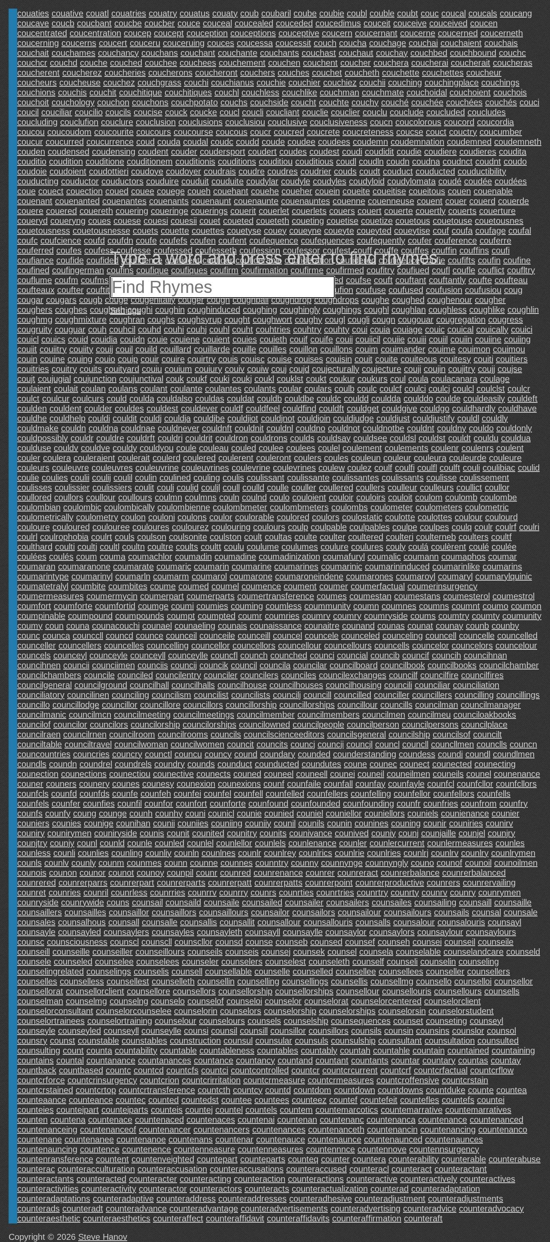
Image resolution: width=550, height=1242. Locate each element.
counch (254, 655)
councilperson (373, 724)
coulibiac (499, 467)
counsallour (279, 922)
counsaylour (440, 932)
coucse (409, 132)
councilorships (209, 724)
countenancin (392, 1129)
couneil (371, 774)
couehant (230, 191)
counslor (468, 1030)
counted (163, 1100)
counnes (236, 863)
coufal (519, 230)
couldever (199, 408)
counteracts (266, 1188)
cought (237, 319)
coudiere (440, 151)
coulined (175, 477)
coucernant (376, 33)
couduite (227, 181)
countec (131, 1100)
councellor (210, 645)
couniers (33, 823)
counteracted (101, 1179)
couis (228, 359)
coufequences (327, 240)
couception (207, 33)
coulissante (308, 477)
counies (66, 823)
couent (430, 201)
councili (398, 685)
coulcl (463, 388)
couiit (27, 349)
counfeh (156, 793)
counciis (153, 665)
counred (235, 872)
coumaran (36, 566)
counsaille (513, 902)
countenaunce (334, 1139)
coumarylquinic (503, 576)
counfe (125, 793)
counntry (271, 863)
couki (219, 379)
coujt (26, 379)
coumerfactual (378, 586)
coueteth (272, 220)
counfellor (412, 793)
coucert (113, 43)
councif (415, 655)
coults (187, 546)
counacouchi (116, 625)
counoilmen (516, 863)
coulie (28, 477)
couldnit (249, 428)
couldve (95, 448)
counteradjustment (389, 1198)
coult (253, 537)
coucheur (483, 72)
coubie (331, 13)
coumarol (209, 576)
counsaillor (129, 912)
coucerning (38, 43)
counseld (523, 951)
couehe (265, 191)
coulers (307, 458)
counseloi (244, 1001)
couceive (410, 23)
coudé (449, 181)
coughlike (487, 309)
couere (30, 211)
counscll (156, 942)
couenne (349, 201)
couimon (474, 349)
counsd (229, 942)
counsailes (392, 902)
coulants (260, 388)
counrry (233, 892)
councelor (430, 645)
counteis (167, 1109)
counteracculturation (96, 1169)
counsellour (357, 991)
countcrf (395, 1070)
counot (121, 872)
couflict (491, 270)
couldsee (370, 438)
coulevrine (251, 467)
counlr (249, 853)
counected (452, 764)
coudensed (68, 151)
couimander (403, 349)
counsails (451, 912)
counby (505, 625)
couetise (342, 220)
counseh (394, 942)
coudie (409, 151)
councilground (100, 685)
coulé (479, 546)
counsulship (353, 1040)
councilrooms (183, 734)
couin (27, 359)
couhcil (122, 329)
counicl (221, 813)
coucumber (501, 132)
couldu (486, 438)
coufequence (273, 240)
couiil (438, 339)
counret (31, 892)
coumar (502, 556)
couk (175, 379)
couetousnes (499, 220)
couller (303, 487)
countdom (312, 1090)
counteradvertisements (284, 1208)
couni (195, 813)
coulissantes (355, 477)
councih (446, 655)
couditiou (276, 161)
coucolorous (418, 122)
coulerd (166, 458)
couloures (150, 527)
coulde (448, 398)
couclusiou (245, 122)
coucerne (417, 33)
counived (352, 833)
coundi (450, 754)
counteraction (259, 1179)
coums (423, 616)
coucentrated (42, 33)
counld (112, 843)
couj (279, 369)
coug (513, 290)
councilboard (354, 665)
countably (319, 1050)
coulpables (369, 527)
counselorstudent (461, 1011)
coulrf (505, 527)
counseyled (79, 1030)
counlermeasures (460, 843)
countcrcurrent (350, 1070)
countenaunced (393, 1139)
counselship (306, 1021)
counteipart (77, 1109)
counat (420, 625)
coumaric (173, 566)
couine (52, 359)
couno (422, 863)
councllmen (452, 744)
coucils (118, 112)
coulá (418, 546)
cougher (490, 299)
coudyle (295, 181)
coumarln (132, 576)
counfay (370, 783)
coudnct (458, 161)
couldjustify (433, 418)
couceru (145, 43)
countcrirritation (211, 1080)
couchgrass (159, 82)
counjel (471, 833)
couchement (242, 62)
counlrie (349, 853)
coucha (353, 43)
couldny (451, 428)
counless (34, 853)
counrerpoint (329, 882)
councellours (348, 645)
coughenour (449, 299)
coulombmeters (299, 507)
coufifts (461, 260)
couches (293, 72)
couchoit (33, 102)
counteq (303, 1159)
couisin (339, 359)
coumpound (90, 616)
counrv (434, 892)
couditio (31, 161)
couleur (397, 458)
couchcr (32, 62)
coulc (367, 388)
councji (331, 744)
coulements (406, 448)
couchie (271, 82)
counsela (376, 951)
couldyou (157, 448)
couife (321, 339)
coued (116, 191)
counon (63, 872)
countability (136, 1050)
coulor (220, 517)
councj (302, 744)
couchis (72, 92)
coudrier (315, 171)
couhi (174, 329)
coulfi (405, 467)
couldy (125, 448)
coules (336, 458)
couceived (448, 23)
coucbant (94, 23)
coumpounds (139, 616)
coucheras (512, 62)
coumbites (127, 586)
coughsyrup (199, 319)
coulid (529, 467)
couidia (104, 339)
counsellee (356, 971)
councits (272, 744)
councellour (299, 645)
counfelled (285, 793)
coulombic (82, 507)
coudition (66, 161)
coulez (359, 467)
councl (387, 744)
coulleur (402, 487)
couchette (400, 72)
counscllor (193, 942)
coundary (277, 754)
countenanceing (47, 1129)
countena (68, 1119)
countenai (256, 1119)
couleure (505, 458)
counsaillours (223, 912)
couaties (33, 13)
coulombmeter (240, 507)
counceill (254, 635)
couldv (66, 448)
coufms (95, 280)
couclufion (79, 122)
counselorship (290, 1011)
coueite (356, 191)
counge (113, 813)
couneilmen (408, 774)
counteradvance (136, 1208)
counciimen (113, 665)
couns (118, 902)
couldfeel (263, 408)
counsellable (228, 971)
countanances (164, 1060)
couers (342, 211)
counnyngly (386, 863)
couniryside (115, 833)
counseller (445, 971)
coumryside (386, 616)
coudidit (379, 151)
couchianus (232, 82)
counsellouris (406, 991)
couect (51, 191)
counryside (37, 902)
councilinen (88, 695)
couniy (383, 833)
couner (30, 783)
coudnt (488, 161)
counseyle (36, 1030)
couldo (481, 428)
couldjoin (313, 418)
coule (186, 448)
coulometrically (45, 517)
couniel (309, 813)
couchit (102, 92)
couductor (80, 181)
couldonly (514, 428)
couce (188, 23)
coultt (211, 546)
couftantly (447, 280)
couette (175, 230)
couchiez (340, 82)
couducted (435, 171)
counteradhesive (320, 1198)
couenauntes (305, 201)
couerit (243, 211)
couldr (82, 438)
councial (352, 655)
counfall (338, 783)
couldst (432, 438)
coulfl (427, 467)
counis (152, 833)
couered (61, 211)
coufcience (60, 240)
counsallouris (328, 922)
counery (94, 783)
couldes (129, 408)
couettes (208, 230)
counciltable (39, 744)
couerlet (274, 211)
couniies (192, 823)
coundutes (321, 764)
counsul (238, 1040)
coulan (93, 388)
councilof (34, 724)
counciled (135, 675)
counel (478, 774)
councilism (171, 695)
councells (391, 645)
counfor (158, 803)
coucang (516, 13)
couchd (63, 62)
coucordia (495, 122)
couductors (122, 181)
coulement (362, 448)
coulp (298, 527)
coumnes (399, 606)
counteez (309, 1100)
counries (65, 892)
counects (213, 774)
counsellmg (391, 981)
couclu (375, 112)
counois (31, 872)
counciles (298, 675)
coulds (302, 438)
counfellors (453, 793)
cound (245, 754)
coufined (33, 270)
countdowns (400, 1090)
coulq (462, 527)
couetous (412, 220)
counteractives (487, 1179)
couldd (356, 398)
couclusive (287, 122)
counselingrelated (50, 971)
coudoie (32, 171)
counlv (56, 863)
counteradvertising (365, 1208)
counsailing (435, 902)
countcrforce (41, 1080)
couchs (234, 102)
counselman (40, 1001)
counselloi (473, 981)
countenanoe (141, 1139)
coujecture (381, 369)
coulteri (399, 537)
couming (247, 606)
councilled (352, 695)
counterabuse (515, 1159)
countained (468, 1050)
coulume (263, 546)
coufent (232, 240)
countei (490, 1100)
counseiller (112, 951)
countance (213, 1060)
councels (34, 655)
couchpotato (194, 102)
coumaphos (463, 556)
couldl (468, 418)
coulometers (439, 507)
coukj (242, 379)
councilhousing (354, 685)
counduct (234, 764)
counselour (175, 1021)
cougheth (107, 309)
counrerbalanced (474, 872)
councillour (357, 704)
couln (229, 497)
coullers (370, 487)
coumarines (296, 566)
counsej (275, 951)
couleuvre (70, 467)
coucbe (128, 23)
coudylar (262, 181)
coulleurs (437, 487)
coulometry (97, 517)
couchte (334, 102)
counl (87, 843)
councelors (472, 645)
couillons (336, 349)
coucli (252, 112)
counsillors (328, 1030)
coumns (434, 606)
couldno (310, 428)
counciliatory (40, 695)
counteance (91, 1100)
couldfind (299, 408)
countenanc (342, 1119)
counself (368, 961)
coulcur (56, 398)
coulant (154, 388)
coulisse (441, 477)
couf (441, 230)
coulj (165, 487)
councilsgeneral (356, 734)
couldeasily (484, 398)
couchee (161, 62)
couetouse (452, 220)
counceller (36, 645)
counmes (144, 863)
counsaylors (392, 932)
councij (184, 665)
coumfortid (115, 606)
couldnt (420, 428)
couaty (225, 13)
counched (288, 655)
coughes (71, 309)
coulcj (439, 388)
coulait (66, 388)
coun (54, 625)
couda (168, 141)
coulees (300, 448)
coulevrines (294, 467)
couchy (365, 102)
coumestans (417, 596)
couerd (482, 201)
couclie (315, 112)
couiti (483, 359)
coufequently (381, 240)
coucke (203, 112)
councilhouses (296, 685)
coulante (186, 388)
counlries (384, 853)
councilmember (266, 714)
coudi (352, 151)
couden (31, 151)
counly (83, 863)
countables (277, 1050)
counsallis (198, 922)
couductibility (482, 171)
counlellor (234, 843)
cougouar (416, 319)
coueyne (305, 230)
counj (408, 833)
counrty (405, 892)
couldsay (334, 438)
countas (473, 1060)
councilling (474, 695)
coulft (450, 467)
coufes (69, 250)
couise (279, 359)
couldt (459, 438)
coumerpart (162, 596)
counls (29, 863)
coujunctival (141, 379)
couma (112, 556)
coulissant (265, 477)
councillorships (307, 704)
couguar (70, 329)
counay (449, 625)
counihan (133, 823)
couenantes (124, 201)
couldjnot (278, 418)
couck (176, 112)
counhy (169, 813)
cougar (30, 299)
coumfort (34, 606)
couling (206, 477)
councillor (120, 704)
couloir (341, 497)
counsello (434, 981)
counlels (270, 843)
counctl (158, 754)
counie (249, 813)
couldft (331, 408)
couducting (37, 181)
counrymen (499, 892)
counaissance (276, 625)
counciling (130, 695)
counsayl (504, 922)
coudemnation (417, 141)
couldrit (199, 438)
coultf (501, 537)
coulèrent (448, 546)
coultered (365, 537)
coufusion (444, 290)
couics (53, 339)
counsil (224, 1030)
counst (62, 1040)
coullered (336, 487)
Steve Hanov (102, 1237)
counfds (94, 793)
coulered (199, 458)
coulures (367, 546)
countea (511, 1090)
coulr (483, 527)
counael (157, 625)
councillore (160, 704)
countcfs (182, 1070)
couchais (501, 43)
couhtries (273, 329)
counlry (475, 853)
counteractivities (48, 1188)
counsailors (313, 912)
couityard (121, 369)
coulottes (435, 517)
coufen (203, 240)
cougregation (461, 319)
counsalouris (461, 922)
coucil (28, 112)
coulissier (72, 487)
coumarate (133, 566)
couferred (35, 250)
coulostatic (362, 517)
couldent (65, 408)
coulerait (134, 458)
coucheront (216, 72)
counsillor (288, 1030)
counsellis (349, 981)
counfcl (440, 783)
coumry (347, 616)
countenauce (280, 1139)
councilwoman (141, 744)
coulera (57, 458)
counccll (88, 635)
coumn (366, 606)
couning (406, 823)
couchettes (443, 72)
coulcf (390, 388)
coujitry (461, 369)
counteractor (163, 1188)
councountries (43, 754)
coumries (282, 616)
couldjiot (242, 418)
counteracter (153, 1179)
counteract (411, 1169)
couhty (336, 329)
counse (259, 942)
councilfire (439, 675)
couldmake (37, 428)
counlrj (415, 853)
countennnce (330, 1149)
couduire (162, 181)
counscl (124, 942)
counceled (360, 635)
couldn (73, 428)
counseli (402, 961)
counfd (64, 793)
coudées (511, 181)
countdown (354, 1090)
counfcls (33, 793)
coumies (212, 606)
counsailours (407, 912)
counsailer (304, 902)
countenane (39, 1139)
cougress (505, 319)
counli (64, 853)
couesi (156, 220)
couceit (377, 23)
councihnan (485, 655)
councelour (516, 645)
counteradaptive (123, 1198)
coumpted (216, 616)
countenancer (165, 1129)
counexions (239, 783)
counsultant (400, 1040)
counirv (499, 823)
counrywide (82, 902)
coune (355, 764)
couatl (97, 13)
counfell (248, 793)
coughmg (34, 319)
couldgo (434, 408)
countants (369, 1060)
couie (157, 339)
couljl (210, 487)
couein (327, 191)
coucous (232, 132)
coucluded (445, 112)
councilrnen (85, 734)
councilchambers (49, 675)
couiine (488, 339)
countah (355, 1050)
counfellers (327, 793)
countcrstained (45, 1090)
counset (408, 1021)
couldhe (32, 418)
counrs (263, 892)
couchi (196, 82)
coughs (161, 319)
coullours (135, 497)
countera (369, 1159)
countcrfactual (441, 1070)
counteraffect (178, 1218)
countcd (149, 1070)
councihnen (39, 665)
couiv (234, 369)
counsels (264, 1021)
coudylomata (411, 181)
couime (441, 349)
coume (163, 586)
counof (449, 863)
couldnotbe (383, 428)
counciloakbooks (484, 714)
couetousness (43, 230)
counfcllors (516, 783)
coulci (415, 388)
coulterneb (436, 537)
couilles (273, 349)
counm (111, 863)
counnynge (342, 863)
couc (430, 13)
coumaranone (84, 566)
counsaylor (346, 932)
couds (345, 171)
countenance (442, 1119)
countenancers (221, 1129)
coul (398, 379)
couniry (31, 833)
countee (236, 1100)
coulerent (236, 458)
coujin (435, 369)
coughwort (272, 319)
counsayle (36, 932)
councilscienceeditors (284, 734)
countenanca (391, 1119)
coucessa (255, 43)
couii (344, 339)
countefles (419, 1100)
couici (521, 329)
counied (279, 813)
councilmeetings (203, 714)
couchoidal (426, 92)
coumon (526, 606)
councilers (259, 675)
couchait (33, 53)
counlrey (280, 853)
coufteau (511, 280)
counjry (501, 833)
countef (343, 1100)
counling (127, 853)
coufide (70, 260)
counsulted (498, 1040)
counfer (66, 803)
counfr (409, 803)
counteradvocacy (491, 1208)
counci (322, 655)
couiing (517, 339)
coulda (141, 398)
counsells (501, 991)
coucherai (429, 62)
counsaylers (126, 932)
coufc (27, 240)
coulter (332, 537)
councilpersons (430, 724)
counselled (313, 971)
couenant (34, 201)
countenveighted (162, 1159)
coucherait (470, 62)
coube (305, 13)
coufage (490, 230)
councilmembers (328, 714)
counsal (486, 912)
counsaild (183, 902)
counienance (465, 813)
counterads (38, 1208)
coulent (510, 448)
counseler (200, 961)
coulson (151, 537)
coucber (159, 23)
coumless (284, 606)
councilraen (39, 734)
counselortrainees (51, 1021)
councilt (487, 734)
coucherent (38, 72)
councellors (253, 645)
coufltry (521, 270)
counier (505, 813)
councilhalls (193, 685)
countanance (110, 1060)
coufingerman (78, 270)
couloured (71, 527)
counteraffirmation (366, 1218)
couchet (327, 72)
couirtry (201, 359)
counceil (181, 635)
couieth (273, 339)
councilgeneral (44, 685)
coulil (122, 477)
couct (436, 132)
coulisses (34, 487)
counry (463, 892)
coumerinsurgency (442, 586)
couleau (214, 448)
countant (331, 1060)
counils (311, 823)
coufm (66, 280)
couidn (132, 339)
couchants (279, 53)
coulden (32, 408)
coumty (486, 616)
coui (359, 329)
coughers (34, 309)
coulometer (391, 507)
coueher (296, 191)
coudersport (222, 151)
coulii (79, 477)
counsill (254, 1030)
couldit (125, 418)
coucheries (125, 72)
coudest (324, 151)
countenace (110, 1119)
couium (178, 369)
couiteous (418, 359)
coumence (261, 586)
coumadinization (289, 556)
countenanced (496, 1119)
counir (434, 823)
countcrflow (491, 1070)
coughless (447, 309)
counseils (205, 951)
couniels (422, 813)
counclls (492, 744)
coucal (453, 13)
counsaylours (491, 932)
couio (105, 359)
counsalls (373, 922)
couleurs (33, 467)
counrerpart (132, 882)
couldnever (178, 428)
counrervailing (489, 882)
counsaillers (39, 912)
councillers (432, 695)
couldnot (344, 428)
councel (287, 635)
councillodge (75, 704)
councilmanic (41, 714)
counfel (217, 793)
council (244, 665)
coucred (289, 132)
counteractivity (108, 1188)
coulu (234, 546)
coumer (333, 586)
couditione (105, 161)
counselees (157, 961)
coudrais (220, 171)
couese (127, 220)
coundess (417, 754)
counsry (32, 1040)
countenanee (89, 1139)
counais (232, 625)
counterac (36, 1169)
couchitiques (188, 92)
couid (78, 339)
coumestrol (513, 596)
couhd (149, 329)
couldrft (141, 438)
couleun (366, 458)
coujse (510, 369)
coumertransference (275, 596)
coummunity (327, 606)
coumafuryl (344, 556)
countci (214, 1070)
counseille (71, 951)
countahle (391, 1050)
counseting (446, 1021)
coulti (65, 546)
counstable (98, 1040)
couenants (169, 201)
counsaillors (174, 912)
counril (95, 892)
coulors (325, 517)
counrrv (202, 892)
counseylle (161, 1030)
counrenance (278, 872)
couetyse (244, 230)
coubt (407, 13)
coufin (489, 260)
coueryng (68, 220)
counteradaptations (53, 1198)
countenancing (448, 1129)
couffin (444, 250)
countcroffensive (407, 1080)
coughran (127, 319)
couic (435, 329)
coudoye (147, 171)
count (73, 1050)
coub (249, 13)
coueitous (427, 191)
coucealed (254, 23)
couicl (28, 339)
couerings (209, 211)
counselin (438, 961)
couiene (185, 339)
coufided (102, 260)
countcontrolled (260, 1070)
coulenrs (477, 448)
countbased (81, 1070)
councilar (310, 665)
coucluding (37, 122)
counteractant (460, 1169)
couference (455, 240)
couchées (464, 102)
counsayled (79, 932)
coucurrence (110, 141)
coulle (278, 487)
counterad (389, 1188)
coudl (346, 161)
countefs (458, 1100)
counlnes (218, 853)
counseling (478, 961)
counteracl (369, 1169)
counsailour (359, 912)
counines (371, 823)
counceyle (108, 655)
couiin (461, 339)
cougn (383, 319)
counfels (33, 803)
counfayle (406, 783)
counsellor (513, 981)
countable (178, 1050)
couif (299, 339)
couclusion (156, 122)
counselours (222, 1021)
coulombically (129, 507)
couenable (493, 191)
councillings (518, 695)
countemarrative (412, 1109)
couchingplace (452, 82)
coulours (269, 527)
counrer (320, 872)
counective (173, 774)
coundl (477, 754)
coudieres (477, 151)
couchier (304, 82)
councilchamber (509, 665)
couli (471, 467)
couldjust (393, 418)
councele (322, 635)
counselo (168, 1001)
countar (405, 1060)
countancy (255, 1060)
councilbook (402, 665)
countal (70, 1060)
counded (314, 754)
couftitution (107, 290)
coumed (193, 586)
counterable (463, 1159)
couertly (431, 211)
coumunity (521, 616)
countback (36, 1070)
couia (380, 329)
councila (275, 665)
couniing (226, 823)
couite (386, 359)
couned (247, 774)
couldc (329, 398)
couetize (377, 220)
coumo (495, 606)
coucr (260, 132)
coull (231, 487)
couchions (36, 92)
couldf (231, 408)
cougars (61, 299)
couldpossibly (42, 438)
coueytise (412, 230)
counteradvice (429, 1208)
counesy (158, 783)
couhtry (307, 329)
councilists (250, 695)
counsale (521, 912)
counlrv (444, 853)
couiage (407, 329)
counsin (398, 1030)
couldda (386, 398)
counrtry (372, 892)
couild (146, 349)
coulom (429, 497)
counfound (268, 803)
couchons (150, 102)
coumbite (88, 586)
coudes (293, 151)
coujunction (94, 379)
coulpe (404, 527)
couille (244, 349)
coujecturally (335, 369)
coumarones (369, 576)
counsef (360, 942)
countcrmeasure (274, 1080)
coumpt (181, 616)
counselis (151, 971)
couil (124, 349)
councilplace (484, 724)
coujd (299, 369)
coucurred (65, 141)
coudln (371, 161)
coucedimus (338, 23)
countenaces (210, 1119)
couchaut (356, 53)
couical (460, 329)
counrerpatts (278, 882)
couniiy (258, 823)
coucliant (282, 112)
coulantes (223, 388)
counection (37, 774)
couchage (387, 43)
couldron (231, 438)
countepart (217, 1159)
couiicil (367, 339)
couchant (197, 53)
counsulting (38, 1050)
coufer (420, 240)
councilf (403, 675)
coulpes (434, 527)
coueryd (32, 220)
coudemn (370, 141)
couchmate (383, 92)
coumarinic (341, 566)
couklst (290, 379)
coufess (99, 250)
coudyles (329, 181)
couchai (423, 43)
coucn (381, 122)
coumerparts (210, 596)
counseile (495, 942)
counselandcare (473, 951)
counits (273, 833)
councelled (517, 635)
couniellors (384, 813)
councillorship (251, 704)
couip (128, 359)
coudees (334, 141)
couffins (474, 250)
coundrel (95, 764)
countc (118, 1070)
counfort (191, 803)
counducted (277, 764)
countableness (226, 1050)
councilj (287, 695)
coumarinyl (92, 576)
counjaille (438, 833)
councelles (124, 645)
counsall (123, 922)
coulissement (484, 477)
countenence (146, 1149)
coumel (225, 586)
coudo (515, 161)
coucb (63, 23)
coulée (504, 546)
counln (186, 853)
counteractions (316, 1179)
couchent (320, 62)
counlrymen (513, 853)
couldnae (138, 428)
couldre (110, 438)
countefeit (378, 1100)
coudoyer (183, 171)
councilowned (264, 724)
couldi (99, 418)
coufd (94, 240)
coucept (169, 33)
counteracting (205, 1179)
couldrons (269, 438)
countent (112, 1159)
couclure (117, 122)
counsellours (458, 991)
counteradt (82, 1208)
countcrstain (465, 1080)
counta (99, 1050)
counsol (501, 1030)
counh (141, 813)
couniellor (344, 813)
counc (28, 635)
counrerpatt (230, 882)
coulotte (400, 517)
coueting (308, 220)
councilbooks (452, 665)
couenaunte (256, 201)
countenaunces (454, 1139)
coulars (318, 388)
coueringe (169, 211)
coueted (238, 220)
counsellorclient (95, 991)
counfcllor (475, 783)
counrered (36, 882)
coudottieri (108, 171)
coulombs (349, 507)
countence (99, 1149)
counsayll (262, 932)
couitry (64, 369)
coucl (229, 112)
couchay (392, 53)
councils (226, 734)
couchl (226, 92)
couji (412, 369)
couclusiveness (338, 122)
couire (173, 359)
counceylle (188, 655)
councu (188, 754)
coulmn (168, 497)
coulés (61, 556)
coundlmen (514, 754)
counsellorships (304, 991)
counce (149, 635)
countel (229, 1109)
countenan (297, 1119)
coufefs (173, 240)
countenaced (159, 1119)
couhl (219, 329)
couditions (237, 161)
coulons (192, 517)
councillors (203, 704)
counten (32, 1119)
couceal (217, 23)
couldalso (174, 398)
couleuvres (112, 467)
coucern (337, 33)
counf (273, 783)
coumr (250, 616)
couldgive (399, 408)
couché (395, 102)
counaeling (194, 625)
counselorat (326, 1001)
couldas (209, 398)
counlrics (315, 853)
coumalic (384, 556)
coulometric (487, 507)
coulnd (254, 497)
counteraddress (186, 1198)
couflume (34, 280)
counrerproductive (389, 882)
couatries (128, 13)
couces (220, 43)
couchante (237, 53)
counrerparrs (82, 882)
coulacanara (454, 379)
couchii (372, 82)
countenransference (55, 1159)
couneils (448, 774)
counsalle (159, 922)
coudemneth (517, 141)
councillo (33, 704)
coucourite (114, 132)
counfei (187, 793)
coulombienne (183, 507)
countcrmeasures (341, 1080)
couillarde (212, 349)
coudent (153, 151)
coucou (31, 132)
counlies (93, 853)
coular (290, 388)
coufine (517, 260)
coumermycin (112, 596)
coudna (426, 161)
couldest (162, 408)
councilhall (149, 685)
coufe (146, 240)
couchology (73, 102)
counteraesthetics (116, 1218)
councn (523, 744)
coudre (251, 171)
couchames (73, 53)
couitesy (455, 359)
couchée (427, 102)
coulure (334, 546)
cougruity (34, 329)
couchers (257, 72)
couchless (260, 92)
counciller (391, 695)
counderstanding (364, 754)
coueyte (339, 230)
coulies (55, 477)
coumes (332, 596)
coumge (153, 606)
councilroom (132, 734)
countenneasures (270, 1149)
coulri (529, 527)
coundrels (133, 764)
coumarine (252, 566)
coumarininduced (397, 566)
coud (145, 141)
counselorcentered (386, 1001)
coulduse (34, 448)
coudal (195, 141)
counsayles (173, 932)
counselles (37, 981)
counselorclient (452, 1001)
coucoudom (69, 132)
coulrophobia (64, 537)
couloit (400, 497)
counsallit (237, 922)
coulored (293, 517)
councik (213, 665)
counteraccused (316, 1169)
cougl (335, 319)
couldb (269, 398)
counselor (283, 1001)
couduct (398, 171)
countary (438, 1060)
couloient (309, 497)
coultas (278, 537)
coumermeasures (50, 596)
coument (300, 586)
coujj (486, 369)
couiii (416, 339)
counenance (517, 774)
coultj (87, 546)
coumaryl (455, 576)
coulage (495, 379)
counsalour (414, 922)
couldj (151, 418)
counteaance (41, 1100)
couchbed (428, 53)
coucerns (78, 43)
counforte (228, 803)
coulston (225, 537)
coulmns (201, 497)
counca (56, 635)
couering (132, 211)
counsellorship (245, 991)
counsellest (128, 981)
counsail (147, 902)
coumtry (453, 616)
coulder (98, 408)
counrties (296, 892)
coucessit (293, 43)
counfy (57, 813)
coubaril (276, 13)
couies (244, 339)
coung (84, 813)
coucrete (323, 132)
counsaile (221, 902)
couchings (500, 82)
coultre (160, 546)
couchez (119, 82)
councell (440, 635)
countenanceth (336, 1129)
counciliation (476, 685)
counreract (357, 872)
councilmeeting (142, 714)
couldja (177, 418)
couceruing (184, 43)
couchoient (470, 92)
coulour (469, 517)
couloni (161, 517)
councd (119, 635)
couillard (175, 349)
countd (278, 1090)
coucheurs (37, 82)
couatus (195, 13)
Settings (125, 310)
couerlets (309, 211)
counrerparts (181, 882)
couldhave (517, 408)
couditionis (195, 161)
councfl (224, 655)
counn (175, 863)
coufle (463, 270)
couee (142, 191)
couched (126, 62)
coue (26, 191)
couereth (96, 211)
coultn (133, 546)
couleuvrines (205, 467)
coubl (357, 13)
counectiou (129, 774)
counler (353, 843)
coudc (222, 141)
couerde (513, 201)
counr (206, 872)
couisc (253, 359)
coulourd (501, 517)
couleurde (467, 458)
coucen (484, 23)
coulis (233, 477)
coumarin (211, 566)
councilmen (383, 714)
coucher (355, 62)
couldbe (299, 398)
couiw (258, 369)
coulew (331, 467)
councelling (168, 645)
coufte (480, 280)
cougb (90, 299)
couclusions (200, 122)
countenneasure (204, 1149)
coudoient (67, 171)
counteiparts (124, 1109)
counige (98, 823)
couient (216, 339)
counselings (108, 971)
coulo (279, 497)
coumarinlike (456, 566)
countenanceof (108, 1129)
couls (124, 537)
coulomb (461, 497)
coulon (133, 517)
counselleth (173, 981)
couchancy (118, 53)
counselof (205, 1001)
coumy (30, 625)
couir (150, 359)
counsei (427, 942)
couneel (278, 774)
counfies (99, 803)
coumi (182, 606)
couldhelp (67, 418)
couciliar (56, 112)
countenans (190, 1139)
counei (342, 774)
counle (139, 843)
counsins (432, 1030)
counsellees (401, 971)
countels (261, 1109)
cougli (359, 319)
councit (240, 744)
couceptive (298, 33)
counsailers (347, 902)
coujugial (54, 379)
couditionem (150, 161)
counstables (144, 1040)
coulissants (403, 477)
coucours (153, 132)
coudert (262, 151)
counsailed (262, 902)
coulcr (518, 388)
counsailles (85, 912)
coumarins (502, 566)
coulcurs (88, 398)
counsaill (475, 902)
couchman (339, 92)
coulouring (231, 527)
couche (93, 62)
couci (529, 102)
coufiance (35, 260)
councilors (109, 724)
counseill (33, 951)
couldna (103, 428)
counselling (258, 981)
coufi (501, 250)
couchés (501, 102)
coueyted (374, 230)
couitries (33, 369)
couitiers (512, 359)
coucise (148, 112)
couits (90, 369)
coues (99, 220)
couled (243, 448)
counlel (200, 843)
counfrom (479, 803)
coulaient (34, 388)
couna (77, 625)
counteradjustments (465, 1198)
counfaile (304, 783)
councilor (70, 724)
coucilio (89, 112)
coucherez (82, 72)
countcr (305, 1070)
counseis (242, 951)
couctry (463, 132)
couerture (497, 211)
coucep (137, 33)
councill (317, 695)
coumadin (193, 556)
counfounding (368, 803)
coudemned (469, 141)
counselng (129, 1001)
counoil (478, 863)
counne (204, 863)
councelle (477, 635)
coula (418, 379)
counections (84, 774)
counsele (34, 961)
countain (428, 1050)
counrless (129, 892)
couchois (510, 92)
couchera (391, 62)
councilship (409, 734)
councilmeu (429, 714)
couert (370, 211)
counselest (285, 961)
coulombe (498, 497)
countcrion (159, 1080)
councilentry (178, 675)
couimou (509, 349)
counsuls (311, 1040)
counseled (73, 961)
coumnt (466, 606)
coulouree (111, 527)
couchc (512, 53)
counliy (158, 853)
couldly (495, 418)
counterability (413, 1159)
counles (510, 843)
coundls (31, 764)
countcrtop (96, 1090)
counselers (242, 961)
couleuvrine (157, 467)
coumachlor (150, 556)
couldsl (403, 438)
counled (169, 843)
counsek (309, 951)
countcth (214, 1090)
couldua (516, 438)
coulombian (39, 507)
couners (61, 783)
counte (481, 1090)
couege (171, 191)
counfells (493, 793)
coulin (146, 477)
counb (477, 625)
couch (325, 43)
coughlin (523, 309)
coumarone (250, 576)
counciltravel (88, 744)
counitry (242, 833)
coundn (63, 764)
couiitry (53, 349)
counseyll (121, 1030)
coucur (30, 141)
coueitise (389, 191)
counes (126, 783)
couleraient (94, 458)
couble (382, 13)
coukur (342, 379)
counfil (129, 803)
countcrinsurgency (102, 1080)
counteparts (262, 1159)
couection (84, 191)
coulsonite (188, 537)
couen (459, 191)
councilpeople (318, 724)
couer (456, 201)
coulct (28, 398)
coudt (369, 171)
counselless (82, 981)
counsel (342, 951)
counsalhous (82, 922)
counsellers (488, 971)
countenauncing (47, 1149)
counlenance (312, 843)
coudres (282, 171)
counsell (186, 971)
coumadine (235, 556)
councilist (211, 695)
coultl (109, 546)
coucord (459, 122)
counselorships (347, 1011)
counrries (167, 892)
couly (396, 546)
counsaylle (303, 932)
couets (145, 230)
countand (295, 1060)
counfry (513, 803)
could (117, 398)
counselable (418, 951)
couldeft (522, 398)
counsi (196, 1030)
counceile (217, 635)
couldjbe (209, 418)
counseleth (329, 961)
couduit (195, 181)
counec (383, 764)
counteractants (45, 1179)
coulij (101, 477)
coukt (316, 379)
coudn (397, 161)
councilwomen (197, 744)
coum (86, 556)
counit (178, 833)
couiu (152, 369)
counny (304, 863)
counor (92, 872)
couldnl (279, 428)
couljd (188, 487)
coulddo (418, 398)
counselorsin (402, 1011)
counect (415, 764)
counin (339, 823)
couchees (198, 62)
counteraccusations (247, 1169)
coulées (31, 556)
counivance (310, 833)
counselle (272, 971)
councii (76, 665)
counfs (30, 813)
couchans (159, 53)
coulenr (445, 448)
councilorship (155, 724)
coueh (199, 191)
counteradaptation (445, 1188)
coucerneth (501, 33)
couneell (311, 774)
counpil (180, 872)
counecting (495, 764)
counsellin (216, 981)
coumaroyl (415, 576)
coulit (144, 487)
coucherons (170, 72)
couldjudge (353, 418)
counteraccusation (172, 1169)
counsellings (305, 981)
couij (104, 349)
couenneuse (391, 201)
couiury (208, 369)
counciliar (432, 685)
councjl (359, 744)
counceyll (147, 655)
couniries (466, 823)
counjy (62, 843)
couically (492, 329)
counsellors (194, 991)
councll (415, 744)
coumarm (171, 576)
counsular (273, 1040)
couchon (113, 102)
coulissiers (112, 487)
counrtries (335, 892)
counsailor (270, 912)
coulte (305, 537)
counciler (221, 675)
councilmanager (491, 704)
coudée (478, 181)
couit (363, 359)
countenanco (502, 1129)
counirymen (69, 833)
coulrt (101, 537)
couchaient (461, 43)
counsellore (148, 991)
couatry (163, 13)
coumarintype (43, 576)
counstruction (195, 1040)
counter (335, 1159)
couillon (303, 349)
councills (396, 704)
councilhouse (242, 685)
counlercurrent (397, 843)
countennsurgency (444, 1149)
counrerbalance (410, 872)
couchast (319, 53)
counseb (291, 942)
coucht (303, 102)
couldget (363, 408)
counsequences (361, 1021)
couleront (273, 458)
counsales (36, 922)
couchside (269, 102)
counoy (150, 872)
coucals (482, 13)
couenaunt (211, 201)
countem (296, 1109)
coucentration (95, 33)
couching (405, 82)
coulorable (254, 517)
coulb (344, 388)
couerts (462, 211)
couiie (394, 339)
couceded (294, 23)
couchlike (299, 92)
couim (366, 349)
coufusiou (483, 290)
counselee (114, 961)
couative (67, 13)
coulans (123, 388)
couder (184, 151)
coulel (329, 448)
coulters (473, 537)
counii (164, 823)
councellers (79, 645)
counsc (30, 942)
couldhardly (473, 408)
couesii (184, 220)
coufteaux (36, 290)
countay (506, 1060)
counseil (459, 942)
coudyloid (367, 181)
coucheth (362, 72)
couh (97, 329)
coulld (253, 487)
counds (201, 764)
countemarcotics (346, 1109)
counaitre (321, 625)
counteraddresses (252, 1198)
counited (208, 833)
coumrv (316, 616)
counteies (35, 1109)
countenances (279, 1129)
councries (91, 754)
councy (218, 754)
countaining (513, 1050)
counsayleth (219, 932)
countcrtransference (157, 1090)
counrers (443, 882)
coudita (512, 151)
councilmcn (90, 714)
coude (273, 141)
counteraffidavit (235, 1218)
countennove (382, 1149)
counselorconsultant (55, 1011)
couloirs (370, 497)
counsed (326, 942)
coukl (264, 379)
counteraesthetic (48, 1218)
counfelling (371, 793)
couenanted (77, 201)
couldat (240, 398)
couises (308, 359)
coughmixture (81, 319)
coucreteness (368, 132)
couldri (170, 438)
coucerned (458, 33)
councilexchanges (352, 675)
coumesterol (466, 596)
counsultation (450, 1040)
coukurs (373, 379)
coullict (469, 487)
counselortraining (119, 1021)
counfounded (315, 803)
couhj (196, 329)
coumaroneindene (309, 576)
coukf (196, 379)
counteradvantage (203, 1208)
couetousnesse (101, 230)
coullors (68, 497)
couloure (33, 527)
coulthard (34, 546)
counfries (440, 803)
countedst (200, 1100)
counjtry (32, 843)
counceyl (70, 655)
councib (385, 655)
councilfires (482, 675)
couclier (345, 112)
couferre (495, 240)
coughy (308, 319)
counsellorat (40, 991)
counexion (196, 783)
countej (199, 1109)
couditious (314, 161)
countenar (234, 1139)
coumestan (370, 596)
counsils (366, 1030)
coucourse (193, 132)
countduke (445, 1090)
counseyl (486, 1021)
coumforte (73, 606)
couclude (407, 112)
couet (209, 220)
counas (391, 625)
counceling (402, 635)
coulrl (27, 537)
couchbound (473, 53)
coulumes (299, 546)
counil (285, 823)
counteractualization (330, 1188)
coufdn (120, 240)
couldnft (217, 428)
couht (242, 329)
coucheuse (80, 82)
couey (275, 230)
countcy (248, 1090)
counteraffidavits (298, 1218)
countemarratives (478, 1109)
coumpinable (41, 616)
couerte (398, 211)
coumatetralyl (42, 586)
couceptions (253, 33)
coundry (169, 764)
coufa (462, 230)
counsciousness (77, 942)
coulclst (491, 388)
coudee (301, 141)
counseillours (160, 951)
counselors (240, 1011)
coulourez (190, 527)
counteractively (428, 1179)
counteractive (371, 1179)
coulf (383, 467)
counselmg (86, 1001)
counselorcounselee (133, 1011)
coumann (421, 556)
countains (35, 1060)
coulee (271, 448)
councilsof (452, 734)
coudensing (113, 151)
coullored (34, 497)
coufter (70, 290)
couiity (81, 349)
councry (127, 754)
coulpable (329, 527)
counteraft (423, 1218)
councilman (436, 704)
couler (28, 458)
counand (358, 625)
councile (99, 675)
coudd (247, 141)
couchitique (140, 92)
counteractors (215, 1188)
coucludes (487, 112)
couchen (284, 62)
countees (271, 1100)
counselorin (195, 1011)
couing (79, 359)
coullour (101, 497)
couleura (430, 458)
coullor (497, 487)
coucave (33, 23)
